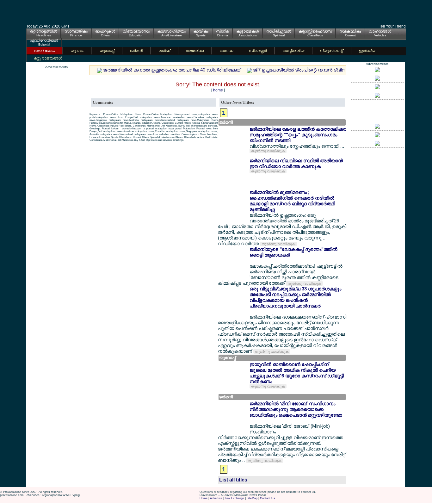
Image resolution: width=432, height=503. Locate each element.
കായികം (200, 31)
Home (203, 498)
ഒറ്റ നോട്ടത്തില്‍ (43, 31)
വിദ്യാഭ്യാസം (136, 31)
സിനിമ (222, 31)
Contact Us (267, 498)
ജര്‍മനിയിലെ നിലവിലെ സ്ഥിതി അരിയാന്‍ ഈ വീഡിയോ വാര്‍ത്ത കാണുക (296, 163)
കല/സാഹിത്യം (171, 31)
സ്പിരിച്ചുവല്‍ (278, 31)
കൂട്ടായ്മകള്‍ (247, 31)
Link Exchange (234, 498)
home (218, 90)
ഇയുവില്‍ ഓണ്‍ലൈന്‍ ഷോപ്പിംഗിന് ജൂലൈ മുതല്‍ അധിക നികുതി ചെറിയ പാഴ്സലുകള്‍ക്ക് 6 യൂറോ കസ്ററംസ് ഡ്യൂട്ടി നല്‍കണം (297, 373)
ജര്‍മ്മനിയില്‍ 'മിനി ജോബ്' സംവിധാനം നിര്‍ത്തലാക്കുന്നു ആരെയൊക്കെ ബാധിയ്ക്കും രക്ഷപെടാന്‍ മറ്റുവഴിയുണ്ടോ (296, 409)
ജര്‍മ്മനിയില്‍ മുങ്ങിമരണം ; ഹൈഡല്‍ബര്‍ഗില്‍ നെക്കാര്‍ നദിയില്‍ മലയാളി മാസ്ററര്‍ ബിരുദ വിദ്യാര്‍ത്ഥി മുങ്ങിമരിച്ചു (292, 200)
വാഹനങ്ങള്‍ (380, 31)
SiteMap (252, 498)
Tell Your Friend (392, 26)
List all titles (233, 479)
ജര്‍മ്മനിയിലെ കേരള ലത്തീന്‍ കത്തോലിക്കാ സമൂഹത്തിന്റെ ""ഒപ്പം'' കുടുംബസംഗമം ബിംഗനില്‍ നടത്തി (298, 134)
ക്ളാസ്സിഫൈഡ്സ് (315, 31)
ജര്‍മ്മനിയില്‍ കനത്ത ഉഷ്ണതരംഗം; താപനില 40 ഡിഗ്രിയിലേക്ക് (171, 69)
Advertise (216, 498)
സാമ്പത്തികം (76, 31)
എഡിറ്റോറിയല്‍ (44, 40)
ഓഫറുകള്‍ (105, 31)
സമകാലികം (350, 31)
